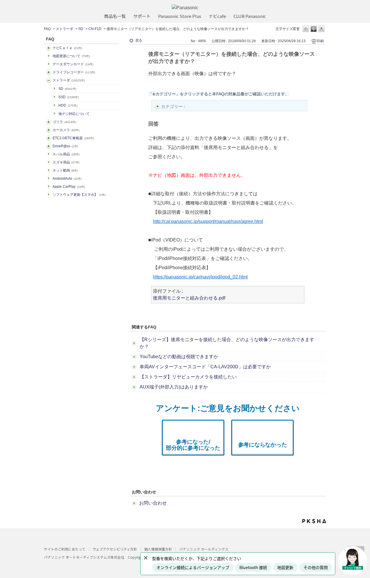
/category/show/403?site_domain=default (48, 146)
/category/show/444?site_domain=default (48, 138)
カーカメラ (66, 130)
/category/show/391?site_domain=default (48, 80)
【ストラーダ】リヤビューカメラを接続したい (188, 376)
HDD (67, 105)
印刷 (320, 41)
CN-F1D (94, 29)
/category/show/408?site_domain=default (48, 48)
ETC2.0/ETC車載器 (73, 138)
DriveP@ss (65, 146)
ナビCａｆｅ (67, 48)
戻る (138, 40)
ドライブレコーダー (74, 72)
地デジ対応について (74, 114)
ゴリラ (64, 122)
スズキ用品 (66, 162)
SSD (68, 97)
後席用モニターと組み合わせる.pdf (189, 297)
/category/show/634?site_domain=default (48, 72)
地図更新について (71, 56)
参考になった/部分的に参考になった (193, 445)
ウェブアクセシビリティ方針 (114, 549)
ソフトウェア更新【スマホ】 (79, 195)
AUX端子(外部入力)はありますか (174, 386)
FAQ (47, 29)
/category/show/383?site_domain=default (48, 121)
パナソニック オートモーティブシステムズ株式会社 (84, 557)
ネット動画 (65, 170)
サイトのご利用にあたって (64, 549)
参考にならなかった (262, 445)
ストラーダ (64, 29)
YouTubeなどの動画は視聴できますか (179, 356)
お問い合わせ (153, 503)
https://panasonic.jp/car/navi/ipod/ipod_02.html (200, 276)
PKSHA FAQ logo (314, 521)
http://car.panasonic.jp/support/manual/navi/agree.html (208, 221)
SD (80, 29)
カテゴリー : (173, 106)
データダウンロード (73, 64)
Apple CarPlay (69, 187)
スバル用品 (66, 154)
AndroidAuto (67, 178)
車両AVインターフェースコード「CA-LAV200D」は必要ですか (205, 366)
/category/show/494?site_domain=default (48, 130)
